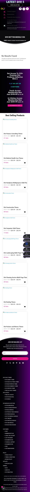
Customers (6, 429)
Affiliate (5, 461)
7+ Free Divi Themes (12, 20)
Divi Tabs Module (9, 422)
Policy (4, 452)
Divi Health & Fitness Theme (12, 381)
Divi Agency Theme (9, 379)
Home (5, 40)
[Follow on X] (10, 363)
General (5, 465)
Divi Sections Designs (10, 424)
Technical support (11, 11)
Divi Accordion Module (11, 407)
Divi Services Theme (10, 388)
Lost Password (9, 437)
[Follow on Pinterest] (16, 363)
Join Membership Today (15, 105)
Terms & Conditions (10, 457)
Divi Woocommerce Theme (11, 386)
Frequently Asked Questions (13, 17)
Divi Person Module (10, 414)
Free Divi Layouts (9, 394)
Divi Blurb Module (9, 405)
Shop (6, 431)
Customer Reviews (9, 448)
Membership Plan (9, 433)
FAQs (6, 446)
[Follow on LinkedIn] (19, 363)
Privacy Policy (9, 455)
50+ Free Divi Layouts (12, 25)
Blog (6, 467)
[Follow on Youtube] (23, 363)
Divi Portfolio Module (10, 420)
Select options (24, 138)
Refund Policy (8, 459)
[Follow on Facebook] (7, 363)
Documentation (10, 14)
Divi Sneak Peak (9, 472)
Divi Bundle (8, 399)
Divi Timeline (8, 418)
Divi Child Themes (7, 377)
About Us (7, 470)
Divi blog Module (9, 409)
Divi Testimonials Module (11, 416)
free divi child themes (10, 390)
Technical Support (10, 442)
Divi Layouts (6, 392)
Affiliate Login (9, 463)
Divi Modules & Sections (9, 403)
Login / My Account (10, 435)
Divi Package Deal (9, 397)
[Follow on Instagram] (13, 363)
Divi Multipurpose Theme (11, 384)
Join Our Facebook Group (14, 371)
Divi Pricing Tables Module (11, 412)
